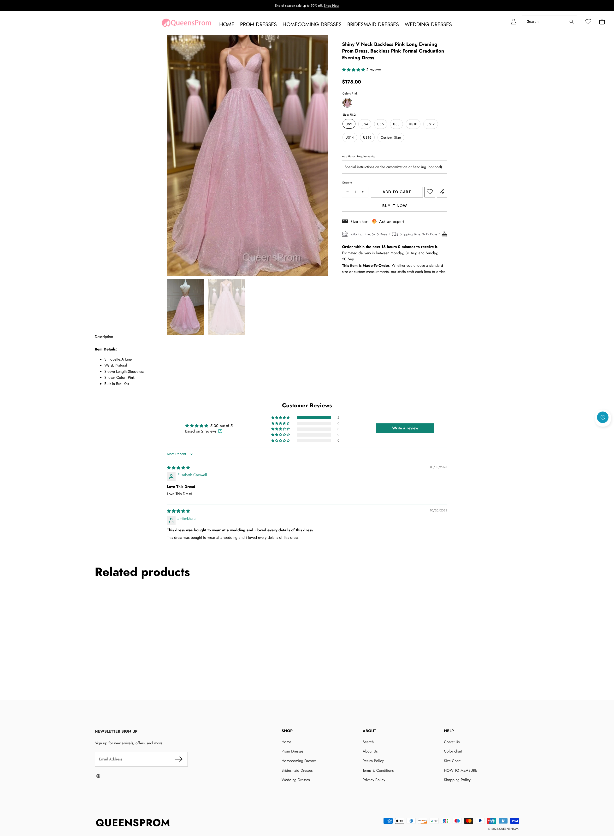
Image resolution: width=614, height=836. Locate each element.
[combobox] (549, 21)
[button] (601, 21)
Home (286, 742)
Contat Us (452, 742)
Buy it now (394, 205)
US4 (364, 123)
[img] (178, 467)
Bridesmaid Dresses (297, 770)
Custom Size (391, 137)
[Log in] (513, 21)
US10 (413, 123)
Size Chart (452, 761)
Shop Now (331, 5)
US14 (350, 137)
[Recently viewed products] (602, 417)
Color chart (453, 751)
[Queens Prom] (186, 24)
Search (368, 742)
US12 (430, 123)
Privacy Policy (374, 780)
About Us (370, 751)
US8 (396, 123)
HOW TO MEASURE (460, 770)
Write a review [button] (405, 428)
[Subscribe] (178, 759)
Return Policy (373, 761)
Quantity (347, 182)
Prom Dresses (292, 751)
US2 (349, 123)
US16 (367, 137)
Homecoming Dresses (299, 761)
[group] (185, 307)
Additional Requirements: (358, 156)
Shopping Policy (457, 780)
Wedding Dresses (296, 780)
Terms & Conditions (378, 770)
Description (104, 336)
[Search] (571, 21)
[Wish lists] (588, 21)
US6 (380, 123)
